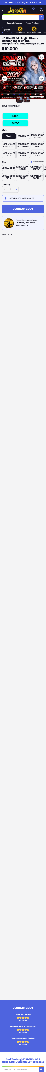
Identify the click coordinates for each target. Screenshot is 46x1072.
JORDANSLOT (23, 209)
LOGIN (15, 116)
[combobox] (20, 17)
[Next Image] (41, 78)
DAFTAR (15, 123)
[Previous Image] (4, 78)
